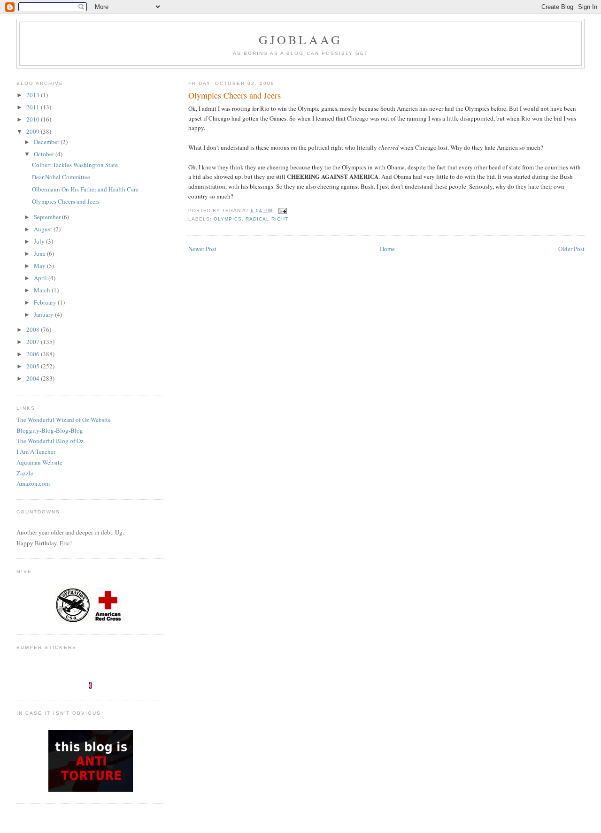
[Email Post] (282, 210)
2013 (33, 95)
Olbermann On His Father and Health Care (85, 189)
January (44, 314)
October (44, 154)
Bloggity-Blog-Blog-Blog (49, 430)
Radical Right (267, 219)
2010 (33, 119)
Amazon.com (33, 483)
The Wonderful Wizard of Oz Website (63, 419)
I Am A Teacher (35, 451)
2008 (33, 329)
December (47, 142)
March (43, 290)
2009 (33, 131)
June (40, 253)
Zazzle (24, 473)
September (48, 217)
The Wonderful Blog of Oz (50, 440)
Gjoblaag (301, 39)
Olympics (228, 219)
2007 (33, 341)
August (44, 229)
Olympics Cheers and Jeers (66, 201)
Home (387, 249)
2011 (33, 107)
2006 (33, 354)
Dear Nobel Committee (61, 177)
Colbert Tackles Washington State (75, 164)
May (40, 265)
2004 (33, 378)
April (41, 278)
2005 (33, 366)
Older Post (571, 249)
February (46, 302)
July (40, 241)
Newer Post (202, 249)
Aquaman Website (39, 462)
